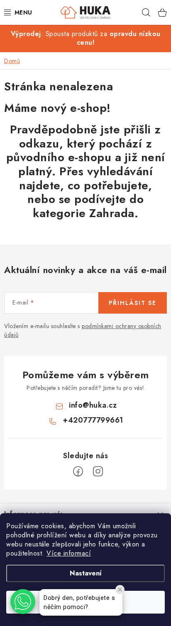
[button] (22, 601)
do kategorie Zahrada (88, 206)
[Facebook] (78, 471)
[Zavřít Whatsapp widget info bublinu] (120, 589)
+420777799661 (93, 420)
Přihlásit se (132, 303)
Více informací (68, 553)
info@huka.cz (93, 405)
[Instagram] (98, 471)
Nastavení (86, 573)
